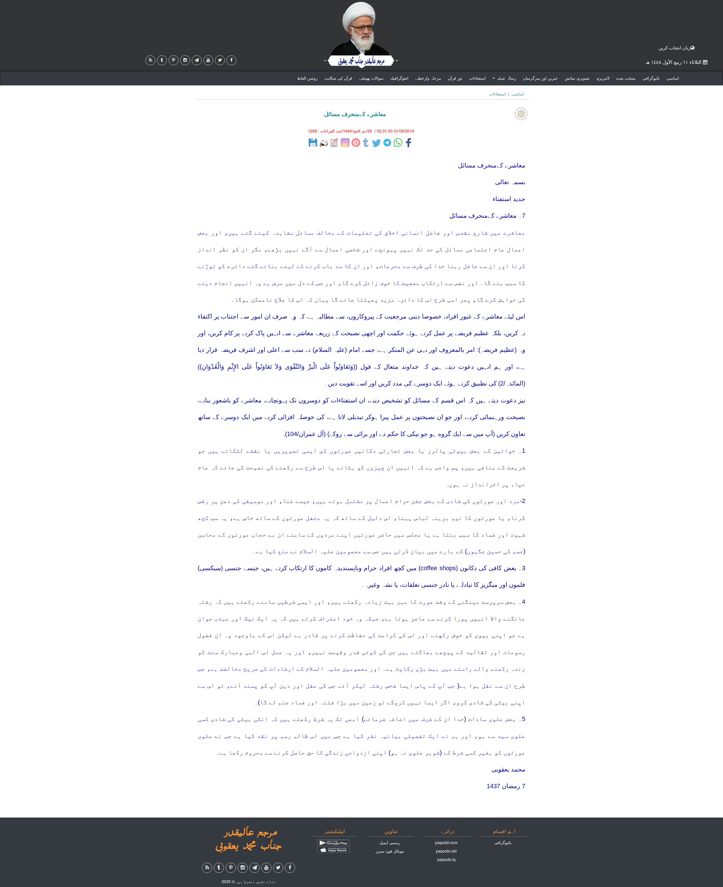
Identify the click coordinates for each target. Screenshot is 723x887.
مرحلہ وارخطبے (428, 78)
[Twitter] (220, 60)
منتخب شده (626, 78)
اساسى (673, 78)
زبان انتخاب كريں (675, 47)
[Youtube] (208, 60)
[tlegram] (197, 60)
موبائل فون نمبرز (390, 851)
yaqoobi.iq (446, 859)
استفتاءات (477, 78)
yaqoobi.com (446, 842)
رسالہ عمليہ (503, 79)
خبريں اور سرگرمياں (540, 78)
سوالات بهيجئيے (371, 78)
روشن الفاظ (307, 78)
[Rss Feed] (150, 60)
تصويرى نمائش (577, 78)
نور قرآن (455, 78)
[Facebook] (231, 60)
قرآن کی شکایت (338, 78)
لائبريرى (602, 78)
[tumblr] (162, 60)
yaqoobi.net (446, 851)
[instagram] (185, 60)
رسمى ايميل (389, 842)
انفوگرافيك (399, 78)
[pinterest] (173, 60)
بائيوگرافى (651, 78)
